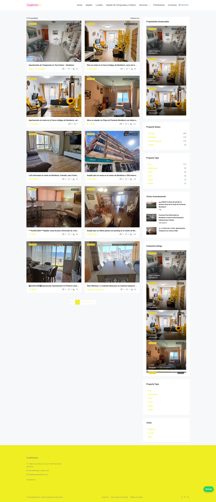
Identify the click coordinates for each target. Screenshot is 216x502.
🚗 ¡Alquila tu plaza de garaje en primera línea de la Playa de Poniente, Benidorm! (172, 204)
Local (150, 176)
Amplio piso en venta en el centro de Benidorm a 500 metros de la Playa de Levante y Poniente (125, 175)
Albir (150, 437)
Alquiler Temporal (73, 24)
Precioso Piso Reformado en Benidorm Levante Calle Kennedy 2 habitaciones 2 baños (171, 217)
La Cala (151, 433)
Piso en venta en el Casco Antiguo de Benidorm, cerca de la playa (113, 65)
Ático (150, 172)
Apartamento (153, 168)
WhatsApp (208, 489)
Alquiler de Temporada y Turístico (121, 5)
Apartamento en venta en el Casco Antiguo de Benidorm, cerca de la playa (59, 120)
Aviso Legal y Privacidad (119, 497)
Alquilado (75, 244)
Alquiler (89, 5)
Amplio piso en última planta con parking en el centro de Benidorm (114, 231)
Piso (150, 164)
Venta (79, 5)
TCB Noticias (159, 5)
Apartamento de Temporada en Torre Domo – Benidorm (51, 65)
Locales (99, 5)
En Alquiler (126, 79)
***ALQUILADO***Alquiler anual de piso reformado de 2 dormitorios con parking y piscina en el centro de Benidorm (75, 231)
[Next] (93, 302)
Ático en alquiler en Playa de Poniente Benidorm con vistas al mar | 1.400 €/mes (119, 120)
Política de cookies (136, 497)
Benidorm (151, 429)
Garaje (150, 180)
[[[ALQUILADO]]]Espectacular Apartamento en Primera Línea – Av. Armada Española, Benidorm (67, 286)
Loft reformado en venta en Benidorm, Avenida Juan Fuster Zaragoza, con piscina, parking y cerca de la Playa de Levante (78, 175)
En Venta (127, 24)
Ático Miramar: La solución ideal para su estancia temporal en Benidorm (116, 286)
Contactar (172, 5)
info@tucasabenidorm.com (38, 474)
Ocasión (134, 24)
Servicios (143, 5)
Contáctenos (30, 480)
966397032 (184, 5)
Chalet (150, 183)
